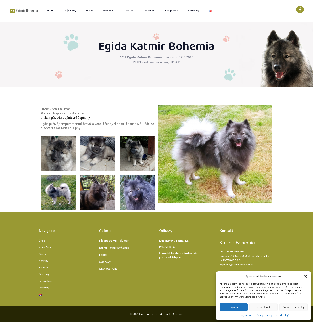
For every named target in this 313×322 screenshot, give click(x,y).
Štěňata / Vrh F (109, 269)
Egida (103, 254)
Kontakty (44, 287)
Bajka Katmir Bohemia (114, 247)
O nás (42, 254)
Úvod (42, 240)
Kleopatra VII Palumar (113, 240)
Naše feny (45, 247)
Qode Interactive (149, 314)
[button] (306, 276)
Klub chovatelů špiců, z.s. (174, 240)
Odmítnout (263, 307)
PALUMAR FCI (167, 246)
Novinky (43, 260)
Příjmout (234, 307)
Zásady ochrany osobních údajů (272, 315)
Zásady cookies (244, 315)
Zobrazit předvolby (293, 307)
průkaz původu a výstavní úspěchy (65, 118)
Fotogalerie (45, 281)
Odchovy (44, 274)
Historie (43, 267)
